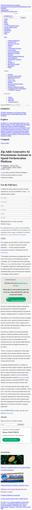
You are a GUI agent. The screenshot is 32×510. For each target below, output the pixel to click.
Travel (9, 61)
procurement (22, 377)
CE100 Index (11, 85)
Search (23, 17)
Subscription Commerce (14, 59)
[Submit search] (28, 105)
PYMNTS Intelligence (7, 5)
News (2, 505)
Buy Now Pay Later (13, 43)
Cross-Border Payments (14, 48)
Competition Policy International (17, 88)
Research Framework (14, 77)
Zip (2, 172)
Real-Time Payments (13, 64)
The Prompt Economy (20, 112)
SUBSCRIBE (20, 6)
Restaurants (11, 66)
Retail (6, 22)
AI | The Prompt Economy (11, 25)
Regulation (7, 29)
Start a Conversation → (11, 439)
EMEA (10, 67)
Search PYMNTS (6, 105)
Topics (5, 37)
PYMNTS (6, 165)
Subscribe (11, 98)
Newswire (9, 6)
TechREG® (11, 62)
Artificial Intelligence (14, 40)
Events (14, 6)
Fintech (6, 24)
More (6, 33)
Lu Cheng (8, 264)
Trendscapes (7, 30)
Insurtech (10, 55)
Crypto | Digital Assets (10, 27)
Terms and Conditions (20, 234)
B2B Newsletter (8, 413)
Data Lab (7, 32)
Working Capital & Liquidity (16, 87)
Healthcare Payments (14, 53)
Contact (6, 10)
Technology (12, 507)
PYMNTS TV (8, 16)
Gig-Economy (12, 50)
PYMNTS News (17, 505)
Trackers (10, 74)
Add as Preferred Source (18, 300)
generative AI (23, 503)
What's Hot (19, 507)
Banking (10, 45)
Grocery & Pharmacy (14, 51)
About (2, 10)
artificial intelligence (16, 502)
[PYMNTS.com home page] (9, 11)
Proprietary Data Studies (15, 76)
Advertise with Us (13, 102)
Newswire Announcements (15, 84)
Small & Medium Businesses (16, 56)
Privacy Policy (9, 234)
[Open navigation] (1, 13)
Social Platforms (12, 58)
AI (9, 502)
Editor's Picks (11, 80)
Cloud (9, 47)
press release (4, 252)
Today (6, 19)
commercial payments (13, 503)
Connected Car (12, 42)
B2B (5, 21)
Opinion (10, 82)
